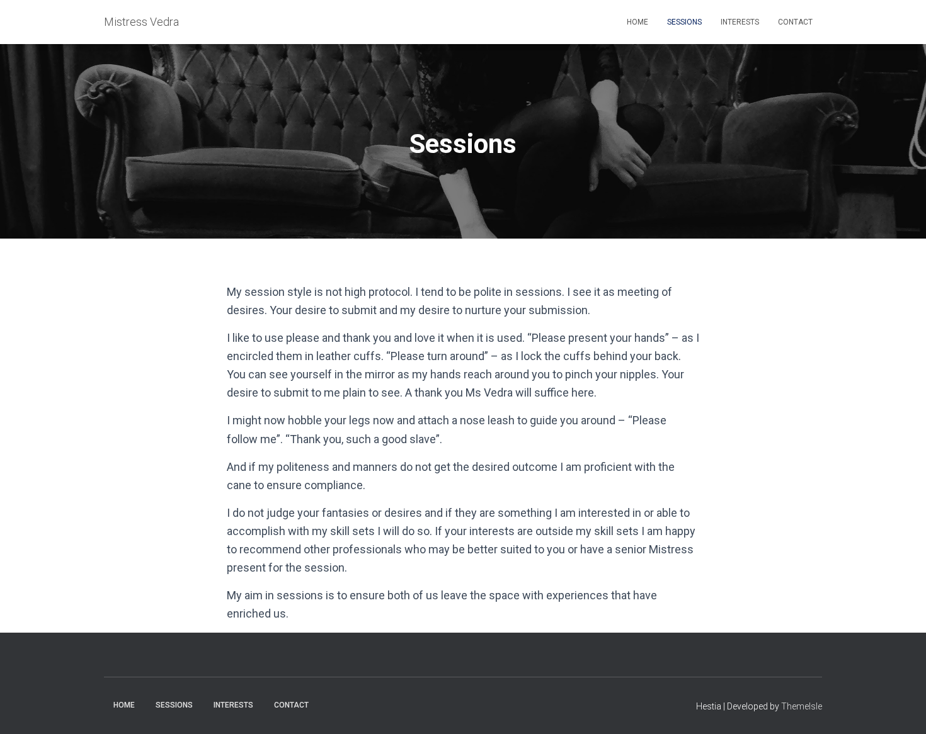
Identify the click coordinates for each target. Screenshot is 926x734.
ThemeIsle (801, 706)
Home (637, 22)
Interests (740, 22)
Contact (795, 22)
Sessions (684, 22)
